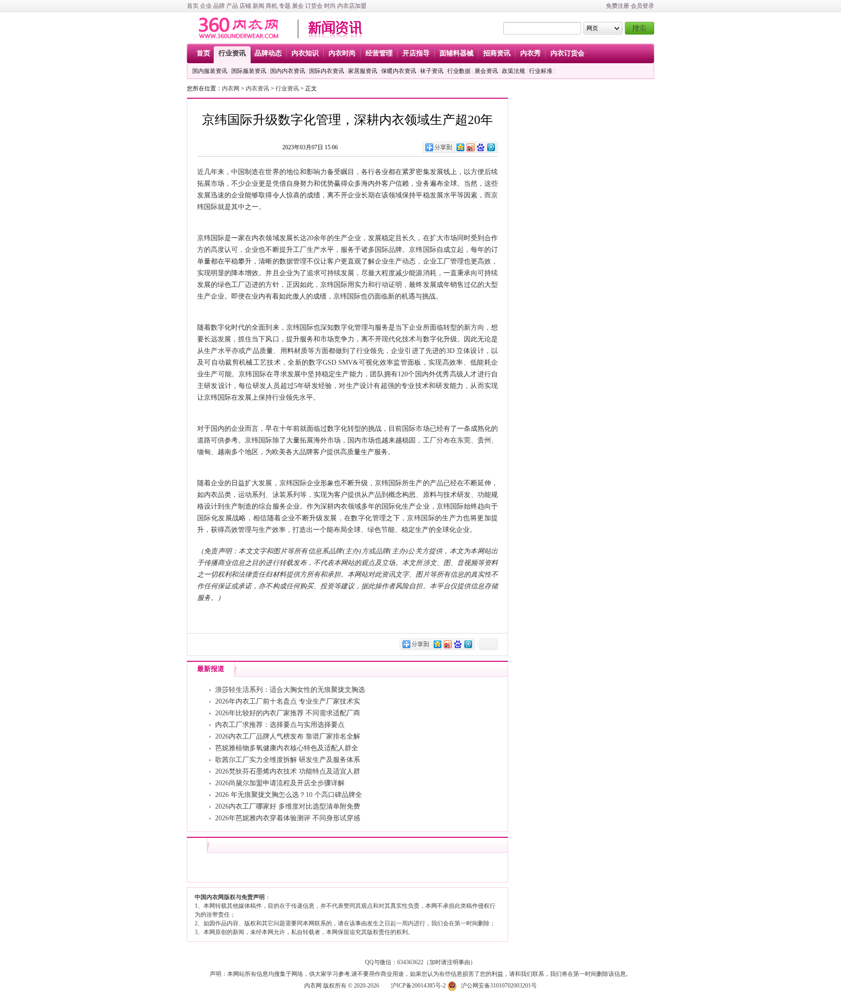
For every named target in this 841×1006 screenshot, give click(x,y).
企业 (206, 5)
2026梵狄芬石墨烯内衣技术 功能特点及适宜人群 (287, 771)
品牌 (219, 5)
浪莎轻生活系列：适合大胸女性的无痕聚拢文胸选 (290, 689)
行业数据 (459, 71)
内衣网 (230, 88)
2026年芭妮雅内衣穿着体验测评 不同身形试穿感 (287, 818)
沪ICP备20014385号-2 (418, 985)
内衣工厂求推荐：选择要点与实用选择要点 (280, 724)
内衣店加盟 (351, 5)
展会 (298, 5)
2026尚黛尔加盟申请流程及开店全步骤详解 (280, 783)
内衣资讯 (257, 88)
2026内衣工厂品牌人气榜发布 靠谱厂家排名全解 (287, 736)
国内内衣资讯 (287, 71)
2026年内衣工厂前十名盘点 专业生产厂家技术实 (287, 701)
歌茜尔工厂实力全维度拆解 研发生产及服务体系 (287, 759)
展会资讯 (486, 71)
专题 (285, 5)
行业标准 (540, 71)
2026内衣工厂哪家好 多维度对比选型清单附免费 (287, 806)
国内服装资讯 (209, 71)
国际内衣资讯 (326, 71)
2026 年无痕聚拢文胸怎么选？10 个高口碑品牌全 (288, 794)
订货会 (314, 5)
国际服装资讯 (248, 71)
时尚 (330, 5)
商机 (271, 5)
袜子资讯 (431, 71)
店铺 (245, 5)
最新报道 (210, 668)
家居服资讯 (362, 71)
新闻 (258, 5)
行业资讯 (287, 88)
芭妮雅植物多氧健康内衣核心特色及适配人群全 (286, 748)
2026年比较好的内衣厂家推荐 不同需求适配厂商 (287, 713)
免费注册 (617, 5)
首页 (193, 5)
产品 (232, 5)
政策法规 (513, 71)
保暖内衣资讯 (398, 71)
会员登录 (642, 5)
